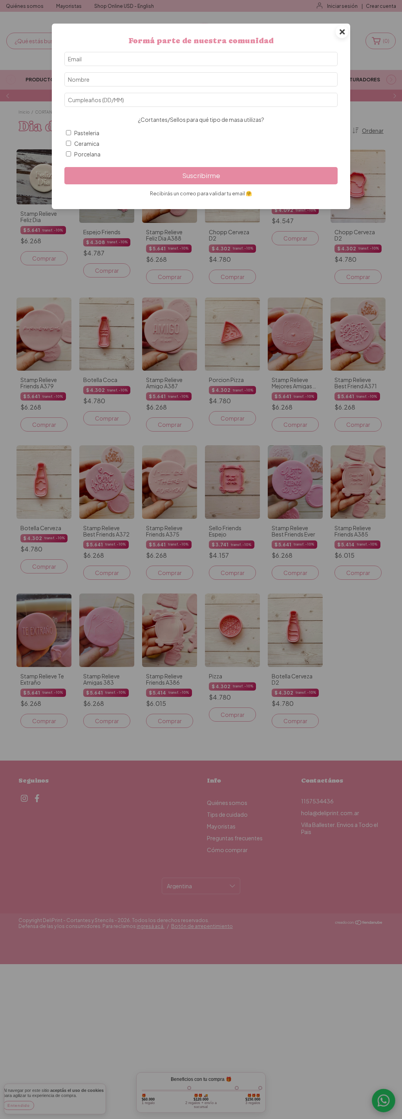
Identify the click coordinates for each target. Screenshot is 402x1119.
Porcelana (87, 154)
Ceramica (86, 143)
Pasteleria (86, 132)
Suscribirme (201, 175)
